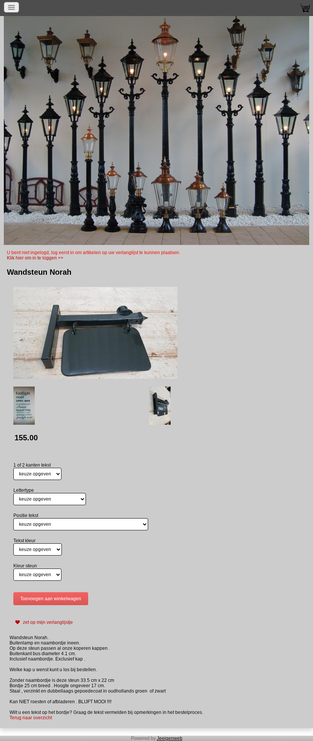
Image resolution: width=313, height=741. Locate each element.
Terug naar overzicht (31, 717)
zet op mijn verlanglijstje (47, 622)
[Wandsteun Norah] (95, 332)
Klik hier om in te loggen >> (35, 258)
